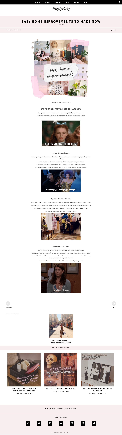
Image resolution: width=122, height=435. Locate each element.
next (114, 307)
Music (67, 2)
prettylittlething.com (64, 409)
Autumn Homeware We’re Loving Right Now (97, 390)
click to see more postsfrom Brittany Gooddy (61, 342)
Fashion (37, 2)
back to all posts (13, 30)
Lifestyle (58, 2)
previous (8, 307)
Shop (85, 2)
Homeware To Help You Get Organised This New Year (24, 390)
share (114, 30)
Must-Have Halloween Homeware (60, 389)
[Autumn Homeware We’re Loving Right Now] (97, 369)
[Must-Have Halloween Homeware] (60, 369)
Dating (76, 2)
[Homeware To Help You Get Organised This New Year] (24, 369)
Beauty (47, 2)
